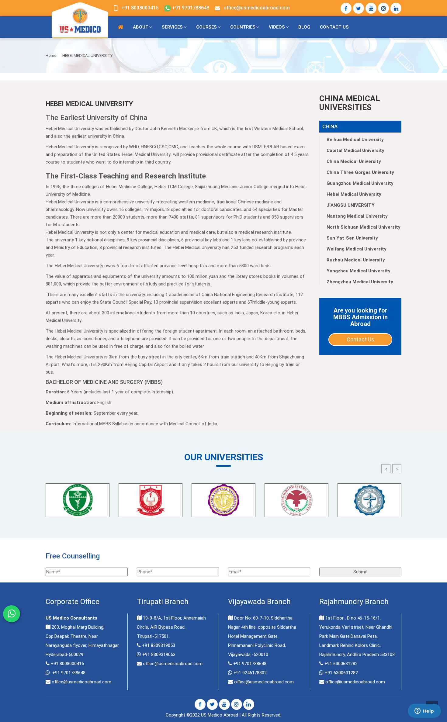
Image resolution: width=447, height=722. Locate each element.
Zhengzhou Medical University (360, 282)
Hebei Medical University (354, 194)
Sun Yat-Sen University (352, 238)
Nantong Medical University (357, 216)
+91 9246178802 (250, 672)
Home (51, 55)
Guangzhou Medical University (360, 183)
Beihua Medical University (355, 139)
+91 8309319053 (158, 645)
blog (304, 27)
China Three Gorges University (360, 172)
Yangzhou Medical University (358, 271)
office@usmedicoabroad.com (257, 8)
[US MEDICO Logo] (80, 19)
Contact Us (334, 27)
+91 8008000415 (139, 8)
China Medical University (354, 161)
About (140, 27)
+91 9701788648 (190, 8)
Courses (206, 27)
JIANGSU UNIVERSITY (351, 205)
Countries (242, 27)
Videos (277, 27)
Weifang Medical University (356, 249)
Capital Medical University (355, 150)
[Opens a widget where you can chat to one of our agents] (424, 711)
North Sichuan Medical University (363, 227)
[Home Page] (120, 27)
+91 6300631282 (341, 663)
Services (172, 27)
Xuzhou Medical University (356, 260)
